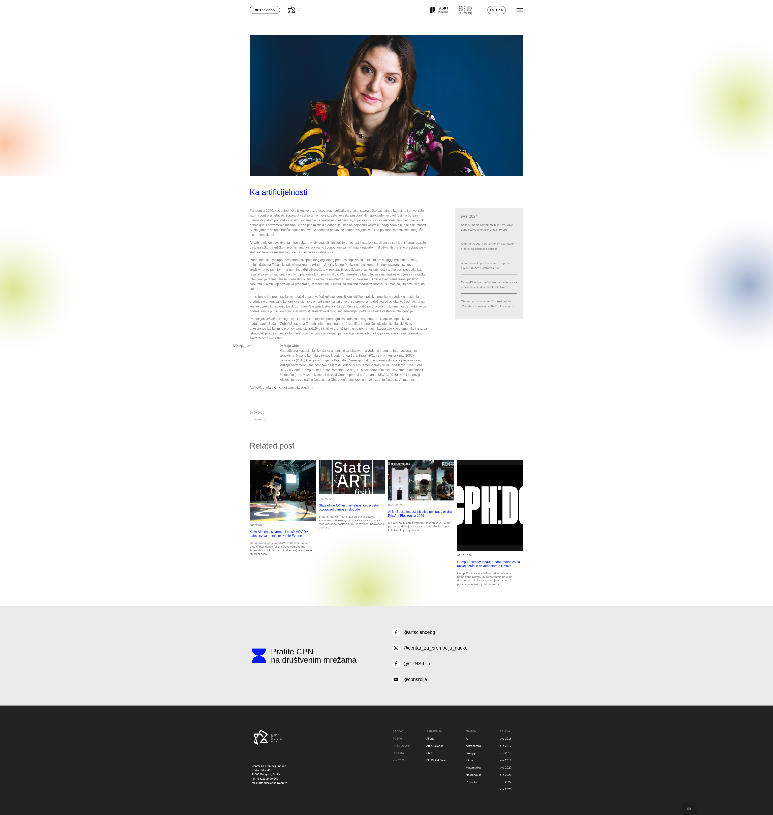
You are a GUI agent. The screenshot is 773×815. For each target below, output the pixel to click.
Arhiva (505, 731)
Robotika (471, 782)
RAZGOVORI (401, 745)
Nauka (471, 731)
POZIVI (397, 738)
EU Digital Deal (435, 760)
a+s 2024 (469, 216)
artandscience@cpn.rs (272, 782)
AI (467, 738)
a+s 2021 (506, 774)
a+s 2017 (506, 745)
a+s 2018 (506, 753)
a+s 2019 (506, 760)
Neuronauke (474, 774)
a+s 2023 (399, 760)
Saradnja (434, 731)
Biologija (471, 753)
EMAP (430, 753)
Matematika (473, 767)
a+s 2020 (506, 767)
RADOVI (398, 731)
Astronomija (473, 745)
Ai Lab (430, 738)
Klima (469, 760)
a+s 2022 (506, 782)
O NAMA (398, 753)
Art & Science (434, 745)
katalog (257, 419)
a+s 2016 (506, 738)
